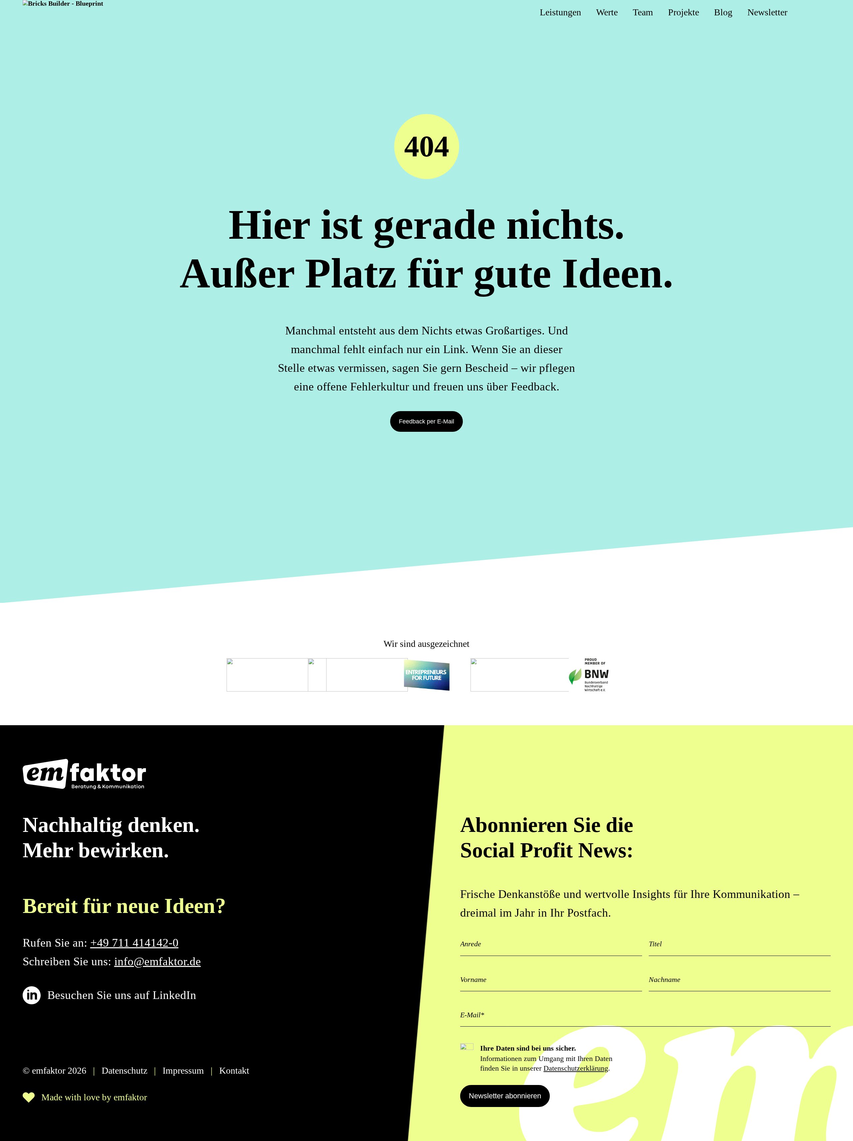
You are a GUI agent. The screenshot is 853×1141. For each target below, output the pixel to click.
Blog (723, 12)
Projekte (683, 12)
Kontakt (234, 1070)
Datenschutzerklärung (575, 1068)
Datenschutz (124, 1070)
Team (643, 12)
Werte (607, 12)
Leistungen (560, 12)
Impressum (183, 1070)
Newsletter (767, 12)
